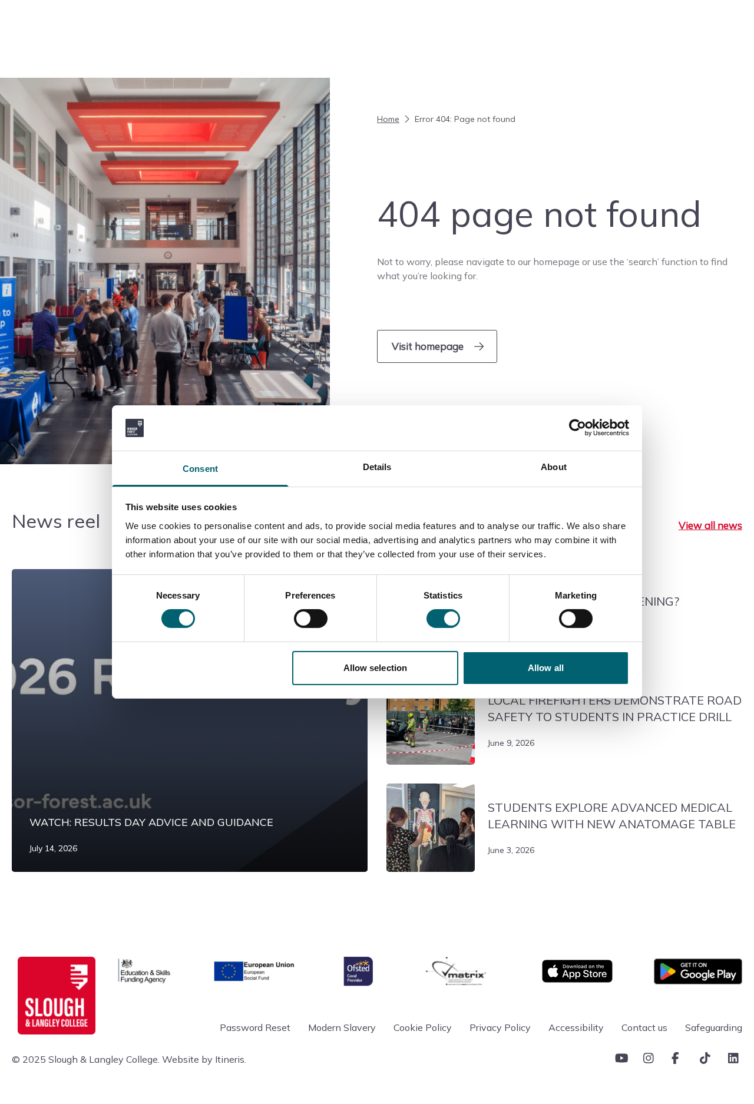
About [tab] (554, 467)
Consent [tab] (200, 469)
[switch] (311, 618)
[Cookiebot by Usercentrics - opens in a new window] (577, 428)
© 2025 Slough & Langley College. (86, 1059)
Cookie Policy (422, 1027)
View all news (710, 525)
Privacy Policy (500, 1027)
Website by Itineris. (204, 1059)
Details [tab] (377, 467)
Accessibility (576, 1027)
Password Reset (255, 1027)
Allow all (546, 668)
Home (388, 119)
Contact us (644, 1027)
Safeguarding (713, 1027)
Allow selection (375, 668)
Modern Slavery (342, 1027)
